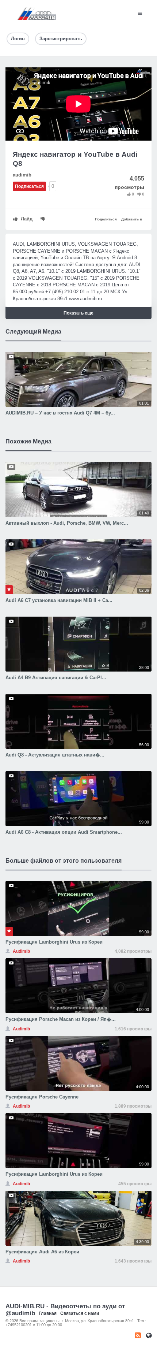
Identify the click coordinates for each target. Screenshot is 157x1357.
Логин (18, 38)
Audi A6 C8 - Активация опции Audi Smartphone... (63, 832)
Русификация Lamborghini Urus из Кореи (54, 942)
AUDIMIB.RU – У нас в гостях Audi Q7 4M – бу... (60, 413)
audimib (22, 175)
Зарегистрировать (60, 38)
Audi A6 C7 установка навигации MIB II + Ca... (58, 600)
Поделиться (106, 219)
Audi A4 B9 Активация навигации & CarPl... (55, 677)
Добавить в (131, 219)
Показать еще (78, 313)
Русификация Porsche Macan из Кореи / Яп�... (60, 1019)
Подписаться (29, 186)
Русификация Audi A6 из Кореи (42, 1251)
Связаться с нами (79, 1313)
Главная (48, 1313)
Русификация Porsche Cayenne (41, 1097)
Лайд (25, 219)
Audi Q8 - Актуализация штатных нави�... (54, 755)
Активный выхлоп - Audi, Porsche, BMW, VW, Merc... (66, 523)
